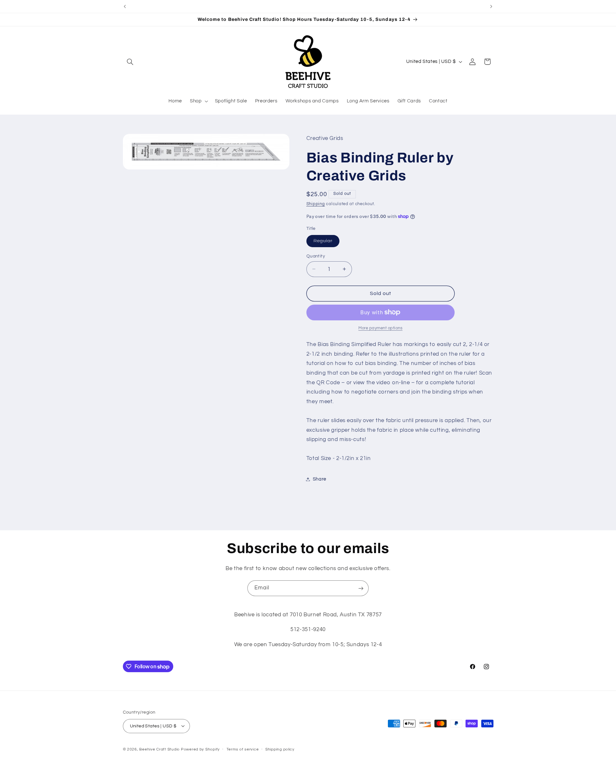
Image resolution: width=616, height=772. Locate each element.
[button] (130, 61)
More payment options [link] (380, 328)
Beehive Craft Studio (159, 749)
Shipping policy (280, 749)
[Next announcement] (491, 6)
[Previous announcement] (125, 6)
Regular (326, 242)
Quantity (315, 256)
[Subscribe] (361, 588)
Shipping (315, 204)
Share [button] (319, 479)
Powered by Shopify (200, 749)
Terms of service (243, 749)
